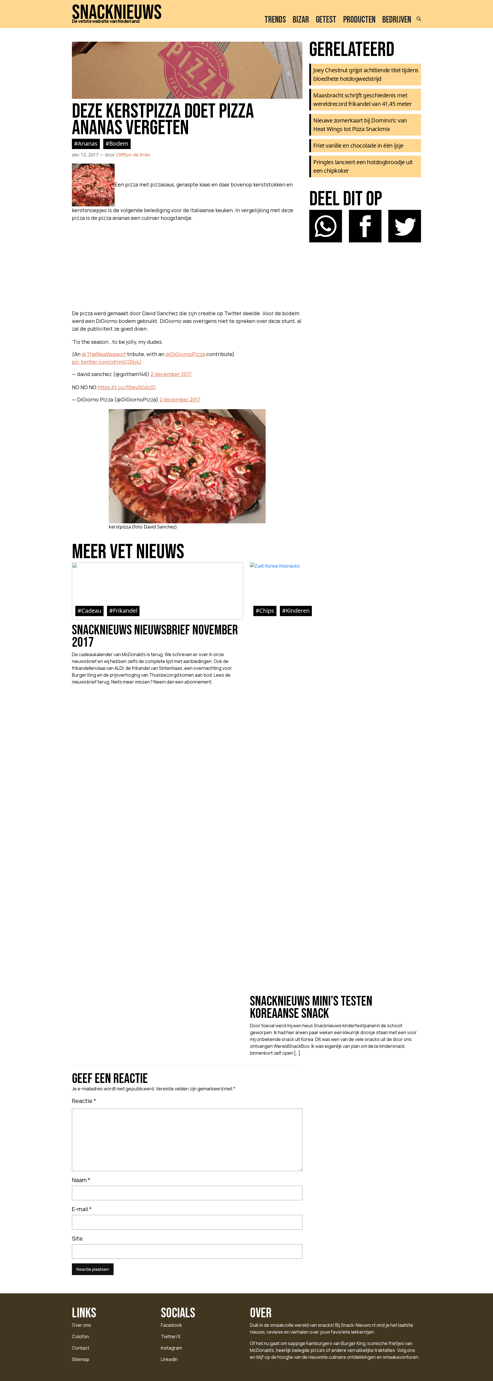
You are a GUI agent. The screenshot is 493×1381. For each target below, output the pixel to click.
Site (77, 1238)
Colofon (80, 1336)
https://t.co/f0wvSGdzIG (127, 387)
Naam (81, 1180)
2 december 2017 (171, 374)
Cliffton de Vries (133, 155)
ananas (88, 143)
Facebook (171, 1325)
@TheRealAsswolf (104, 354)
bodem (118, 143)
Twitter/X (171, 1336)
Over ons (81, 1325)
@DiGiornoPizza (185, 354)
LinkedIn (169, 1359)
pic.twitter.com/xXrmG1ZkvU (106, 361)
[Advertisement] (187, 264)
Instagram (171, 1348)
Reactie (84, 1101)
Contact (80, 1348)
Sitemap (80, 1359)
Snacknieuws (117, 13)
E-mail (82, 1209)
